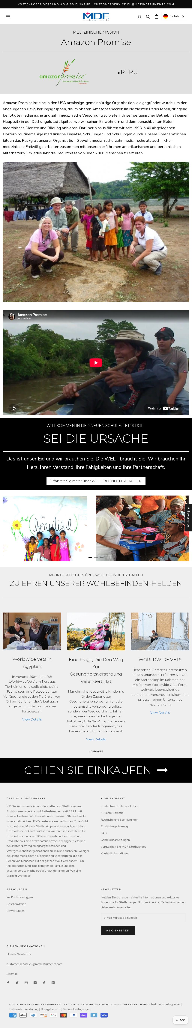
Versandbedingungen (76, 1009)
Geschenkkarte (16, 904)
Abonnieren (118, 930)
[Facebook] (8, 982)
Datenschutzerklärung (23, 1009)
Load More (96, 751)
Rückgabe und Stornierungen (119, 820)
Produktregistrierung (114, 826)
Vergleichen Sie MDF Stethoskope (123, 847)
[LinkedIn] (53, 982)
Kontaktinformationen (115, 853)
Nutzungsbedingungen (166, 1004)
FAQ (104, 833)
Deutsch (174, 16)
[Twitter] (17, 982)
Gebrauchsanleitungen (115, 840)
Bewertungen (16, 911)
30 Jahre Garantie (112, 813)
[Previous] (10, 528)
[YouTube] (35, 982)
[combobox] (173, 16)
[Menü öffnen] (8, 16)
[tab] (90, 557)
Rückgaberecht (51, 1009)
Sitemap (12, 974)
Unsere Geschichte (19, 954)
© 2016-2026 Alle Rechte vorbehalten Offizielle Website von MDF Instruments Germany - (80, 1004)
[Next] (181, 528)
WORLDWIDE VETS (160, 659)
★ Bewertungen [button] (188, 517)
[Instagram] (26, 982)
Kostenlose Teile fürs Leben (119, 806)
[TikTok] (44, 982)
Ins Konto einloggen (20, 897)
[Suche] (148, 16)
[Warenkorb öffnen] (156, 16)
